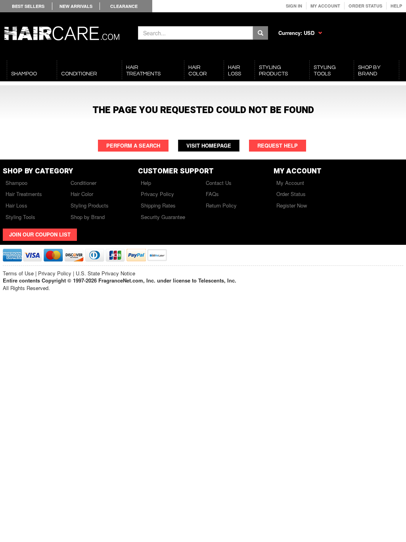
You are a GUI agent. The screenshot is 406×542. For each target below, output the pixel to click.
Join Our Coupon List (40, 234)
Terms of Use (18, 273)
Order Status (365, 6)
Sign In (294, 6)
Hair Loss (16, 205)
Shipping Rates (158, 205)
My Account (325, 6)
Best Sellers (28, 6)
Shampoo (16, 182)
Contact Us (219, 182)
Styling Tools (20, 217)
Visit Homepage (208, 145)
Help (396, 6)
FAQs (212, 194)
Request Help (277, 145)
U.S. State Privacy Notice (105, 273)
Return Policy (221, 205)
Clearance (124, 6)
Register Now (291, 205)
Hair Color (82, 194)
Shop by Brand (88, 217)
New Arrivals (75, 6)
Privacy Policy (157, 194)
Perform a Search (133, 145)
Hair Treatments (24, 194)
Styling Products (90, 205)
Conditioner (83, 182)
